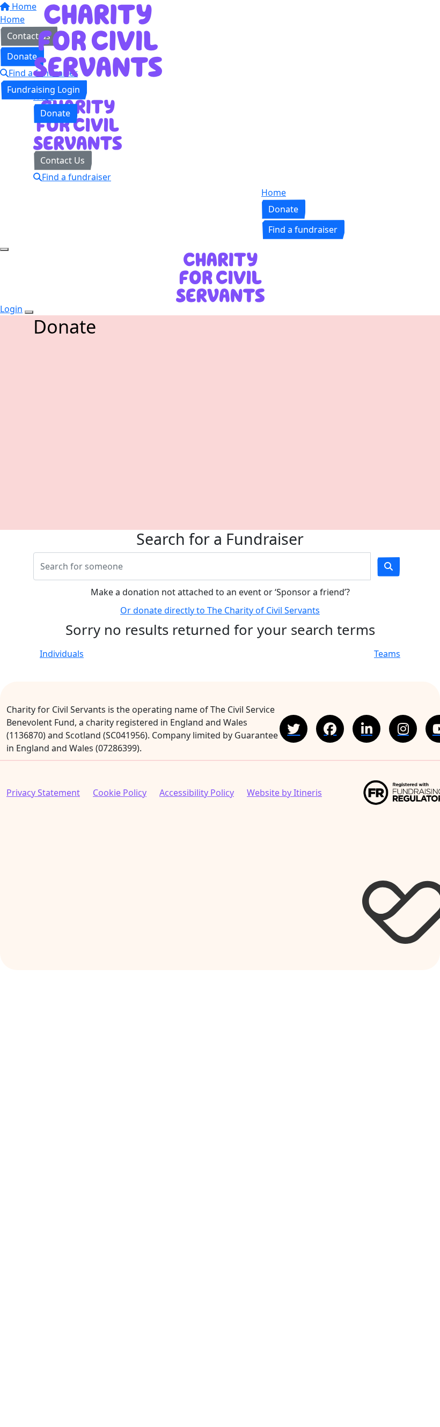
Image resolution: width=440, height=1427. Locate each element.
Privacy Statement (43, 792)
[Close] (29, 312)
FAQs (43, 96)
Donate (55, 113)
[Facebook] (330, 729)
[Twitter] (293, 729)
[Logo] (97, 40)
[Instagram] (403, 729)
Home (45, 84)
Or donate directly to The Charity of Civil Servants (220, 610)
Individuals (62, 654)
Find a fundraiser (76, 177)
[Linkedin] (366, 729)
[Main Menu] (4, 249)
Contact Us (62, 160)
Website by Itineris (284, 792)
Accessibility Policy (196, 792)
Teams (387, 654)
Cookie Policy (119, 792)
